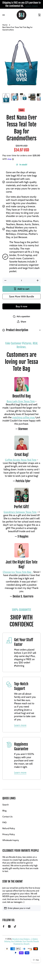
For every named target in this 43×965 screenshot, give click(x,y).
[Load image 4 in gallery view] (32, 97)
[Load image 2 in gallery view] (14, 97)
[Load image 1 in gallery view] (6, 98)
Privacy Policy (8, 834)
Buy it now (21, 306)
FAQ (4, 822)
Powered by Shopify (21, 944)
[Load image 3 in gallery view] (23, 97)
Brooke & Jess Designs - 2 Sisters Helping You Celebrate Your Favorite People (21, 940)
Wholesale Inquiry (10, 840)
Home (4, 25)
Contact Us (7, 816)
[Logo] (21, 15)
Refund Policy (8, 828)
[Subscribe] (38, 908)
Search (5, 804)
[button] (21, 321)
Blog (4, 810)
